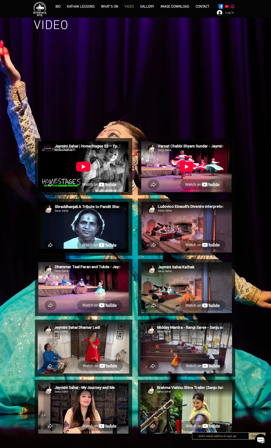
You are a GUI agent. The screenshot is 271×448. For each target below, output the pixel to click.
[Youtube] (226, 6)
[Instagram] (232, 6)
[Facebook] (220, 6)
